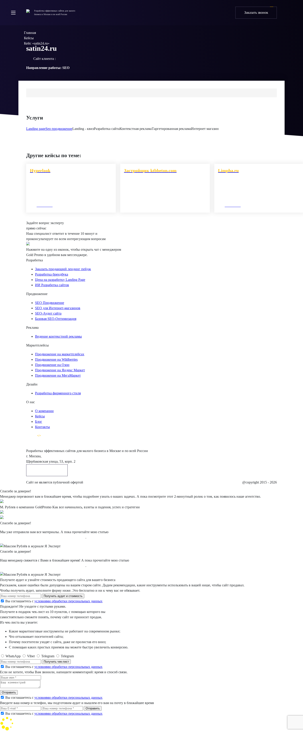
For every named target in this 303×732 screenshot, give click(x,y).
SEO (65, 68)
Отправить (9, 692)
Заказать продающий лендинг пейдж (63, 269)
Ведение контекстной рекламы (58, 336)
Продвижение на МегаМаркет (58, 375)
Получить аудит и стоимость (63, 596)
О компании (44, 411)
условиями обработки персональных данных (68, 601)
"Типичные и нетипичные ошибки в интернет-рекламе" (42, 537)
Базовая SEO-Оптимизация (55, 319)
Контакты (42, 427)
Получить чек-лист (56, 661)
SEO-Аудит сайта (48, 313)
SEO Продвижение (49, 303)
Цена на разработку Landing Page (60, 280)
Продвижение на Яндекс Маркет (60, 370)
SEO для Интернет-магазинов (57, 308)
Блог (38, 421)
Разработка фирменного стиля (58, 393)
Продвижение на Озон (52, 365)
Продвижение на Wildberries (56, 359)
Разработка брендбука (51, 274)
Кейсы (40, 416)
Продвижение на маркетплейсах (59, 354)
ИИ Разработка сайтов (52, 285)
